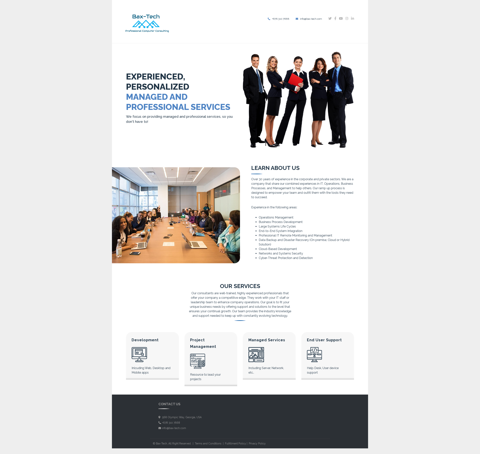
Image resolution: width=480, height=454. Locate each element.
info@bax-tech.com (311, 18)
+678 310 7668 (280, 18)
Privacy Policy (257, 443)
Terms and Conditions (208, 443)
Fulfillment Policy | (237, 443)
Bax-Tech (161, 443)
